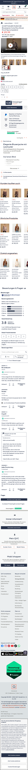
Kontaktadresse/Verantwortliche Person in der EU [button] (15, 177)
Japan (21, 693)
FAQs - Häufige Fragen (20, 600)
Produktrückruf (4, 594)
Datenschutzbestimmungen (15, 705)
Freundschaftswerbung (6, 621)
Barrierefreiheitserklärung (21, 621)
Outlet (16, 639)
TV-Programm (4, 616)
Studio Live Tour (19, 636)
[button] (3, 8)
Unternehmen (18, 613)
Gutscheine (4, 619)
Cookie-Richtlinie (9, 749)
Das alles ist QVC (19, 616)
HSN (2, 713)
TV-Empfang (18, 634)
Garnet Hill (19, 713)
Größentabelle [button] (7, 172)
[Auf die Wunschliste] (25, 107)
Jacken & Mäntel (8, 23)
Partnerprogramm (5, 624)
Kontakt (3, 579)
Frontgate (14, 713)
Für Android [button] (20, 565)
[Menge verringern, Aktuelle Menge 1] (2, 97)
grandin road (3, 715)
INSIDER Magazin (5, 613)
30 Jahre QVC (20, 15)
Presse (2, 588)
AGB (3, 705)
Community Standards (8, 707)
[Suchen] (25, 12)
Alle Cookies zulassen (14, 755)
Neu (13, 15)
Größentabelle (23, 84)
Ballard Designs (7, 713)
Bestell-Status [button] (21, 547)
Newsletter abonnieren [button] (14, 527)
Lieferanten (4, 591)
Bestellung (17, 576)
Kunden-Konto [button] (7, 547)
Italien (17, 693)
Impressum (22, 707)
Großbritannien (12, 693)
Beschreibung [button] (7, 141)
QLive (2, 586)
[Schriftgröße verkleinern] (26, 137)
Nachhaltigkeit (18, 619)
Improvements (10, 715)
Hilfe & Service (18, 603)
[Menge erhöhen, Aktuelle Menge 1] (7, 97)
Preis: (2, 73)
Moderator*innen (19, 631)
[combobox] (12, 12)
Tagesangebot (6, 15)
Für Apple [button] (7, 565)
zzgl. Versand (10, 34)
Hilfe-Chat (3, 576)
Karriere (17, 628)
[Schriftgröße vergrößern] (24, 137)
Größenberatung (19, 581)
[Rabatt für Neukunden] (14, 102)
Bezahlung (17, 588)
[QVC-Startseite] (1, 23)
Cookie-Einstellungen (14, 767)
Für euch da (4, 627)
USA (6, 693)
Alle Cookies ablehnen (14, 761)
